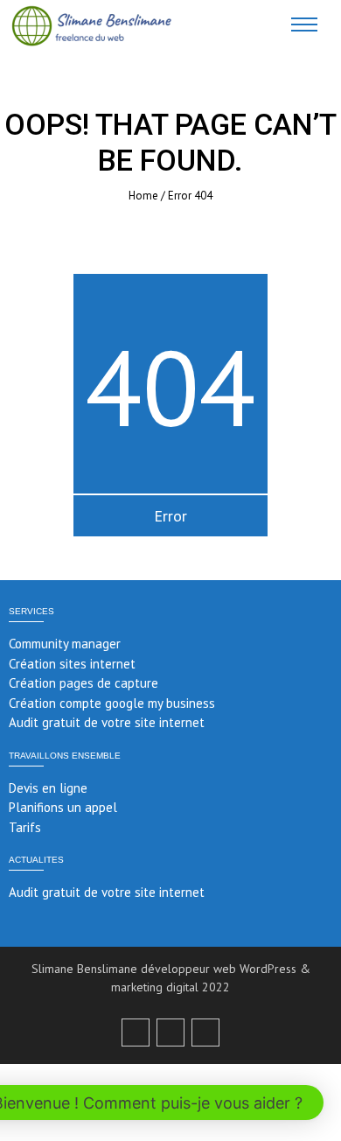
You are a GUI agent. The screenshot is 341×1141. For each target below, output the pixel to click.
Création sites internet (72, 663)
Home (143, 195)
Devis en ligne (48, 788)
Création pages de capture (83, 683)
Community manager (65, 643)
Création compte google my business (112, 703)
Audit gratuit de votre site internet (107, 722)
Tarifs (25, 827)
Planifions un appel (63, 807)
